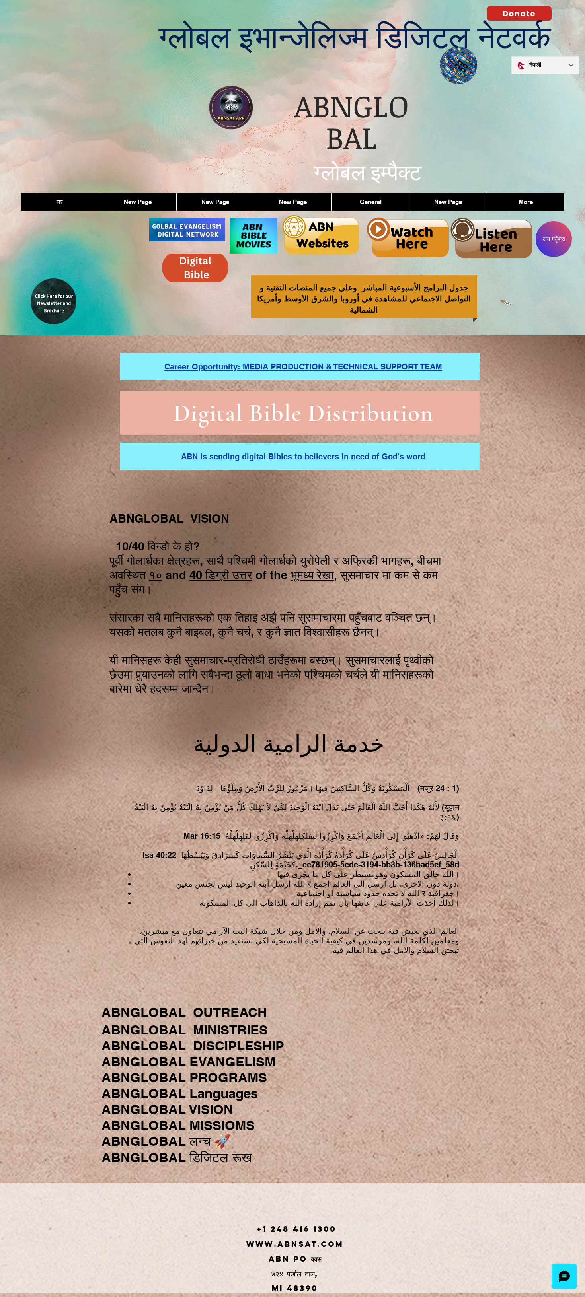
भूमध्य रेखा (312, 575)
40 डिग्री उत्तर (220, 575)
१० (155, 575)
